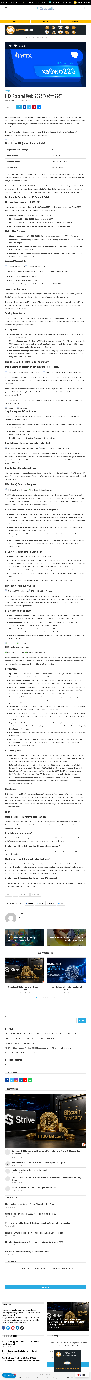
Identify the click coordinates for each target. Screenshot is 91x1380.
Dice (15, 22)
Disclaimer (40, 1378)
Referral (24, 895)
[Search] (85, 8)
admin (14, 100)
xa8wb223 (35, 895)
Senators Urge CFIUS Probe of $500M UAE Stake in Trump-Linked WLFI (31, 1214)
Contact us (29, 1378)
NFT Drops (17, 38)
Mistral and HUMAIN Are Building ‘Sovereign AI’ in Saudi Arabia (25, 1053)
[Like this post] (20, 107)
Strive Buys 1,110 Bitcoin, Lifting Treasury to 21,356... (24, 988)
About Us (19, 1378)
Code (8, 895)
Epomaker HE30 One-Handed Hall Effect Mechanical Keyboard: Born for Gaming (34, 1233)
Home (7, 38)
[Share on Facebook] (24, 107)
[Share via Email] (39, 107)
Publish (45, 22)
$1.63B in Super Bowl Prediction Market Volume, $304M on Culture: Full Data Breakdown (38, 1223)
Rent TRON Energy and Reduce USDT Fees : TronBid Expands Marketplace (29, 1038)
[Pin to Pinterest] (34, 107)
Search (7, 1017)
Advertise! (76, 22)
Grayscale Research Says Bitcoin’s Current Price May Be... (66, 988)
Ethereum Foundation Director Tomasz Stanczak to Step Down (29, 1204)
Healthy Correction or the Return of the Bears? (20, 1043)
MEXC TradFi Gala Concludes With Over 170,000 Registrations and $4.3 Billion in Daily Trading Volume (38, 1048)
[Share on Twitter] (29, 107)
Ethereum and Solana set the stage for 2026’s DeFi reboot (27, 1251)
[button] (8, 978)
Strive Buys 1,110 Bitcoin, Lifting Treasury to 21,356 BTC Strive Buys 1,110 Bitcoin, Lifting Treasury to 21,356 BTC (42, 1033)
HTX (15, 895)
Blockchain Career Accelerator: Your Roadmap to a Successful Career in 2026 (34, 1242)
